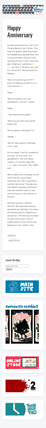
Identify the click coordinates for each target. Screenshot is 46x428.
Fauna (9, 165)
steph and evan (14, 240)
